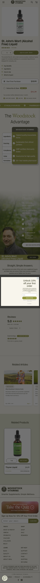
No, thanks (29, 303)
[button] (4, 578)
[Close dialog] (38, 278)
